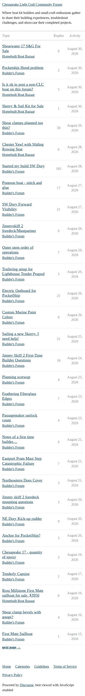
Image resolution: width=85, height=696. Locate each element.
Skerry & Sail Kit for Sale (23, 106)
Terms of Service (65, 666)
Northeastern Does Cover (22, 480)
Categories (22, 666)
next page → (11, 647)
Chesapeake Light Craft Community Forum (32, 4)
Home (6, 666)
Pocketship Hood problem (22, 67)
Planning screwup (16, 377)
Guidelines (41, 666)
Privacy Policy (12, 675)
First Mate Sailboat (17, 633)
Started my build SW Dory (23, 166)
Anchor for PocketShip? (21, 535)
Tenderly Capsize (16, 574)
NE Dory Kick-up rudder (22, 518)
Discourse (27, 685)
